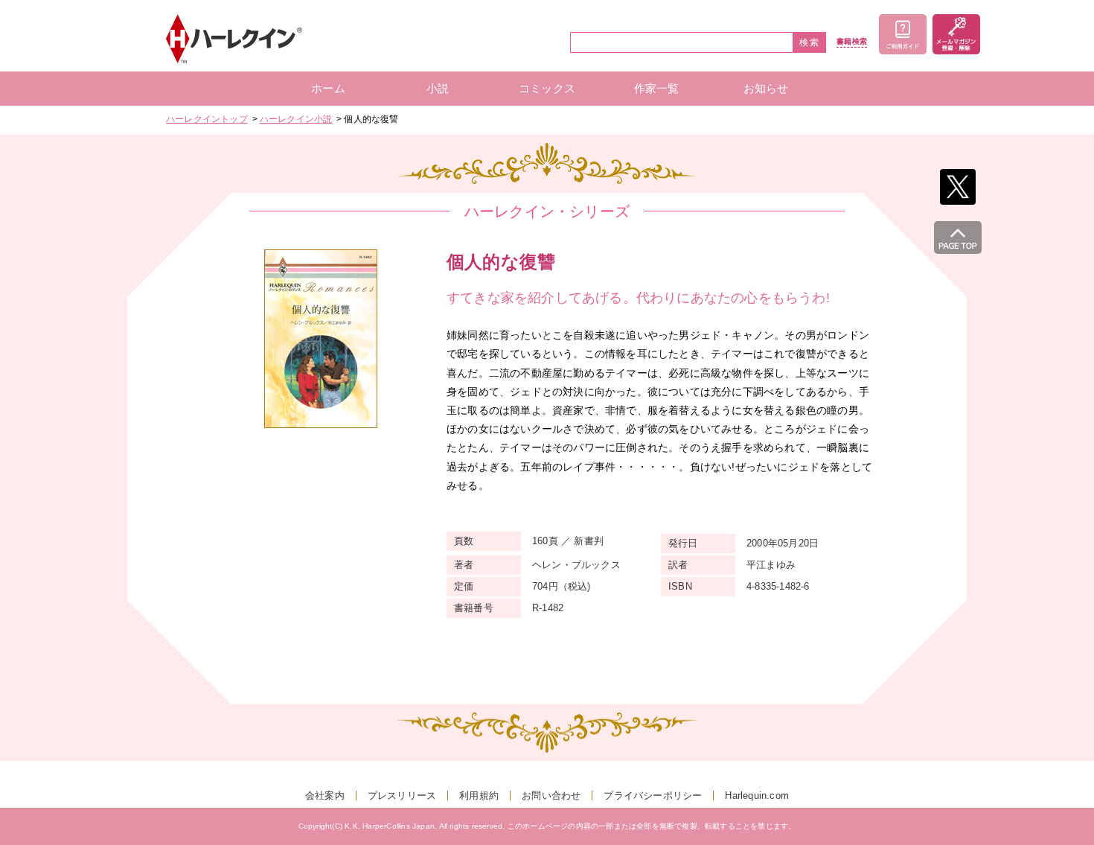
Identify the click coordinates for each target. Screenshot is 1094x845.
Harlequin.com (757, 795)
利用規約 (479, 795)
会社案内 (325, 795)
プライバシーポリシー (653, 795)
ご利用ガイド (903, 34)
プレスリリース (402, 795)
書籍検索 (852, 41)
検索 (809, 42)
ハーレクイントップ (207, 119)
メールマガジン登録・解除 (956, 34)
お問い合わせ (551, 795)
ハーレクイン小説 (296, 119)
